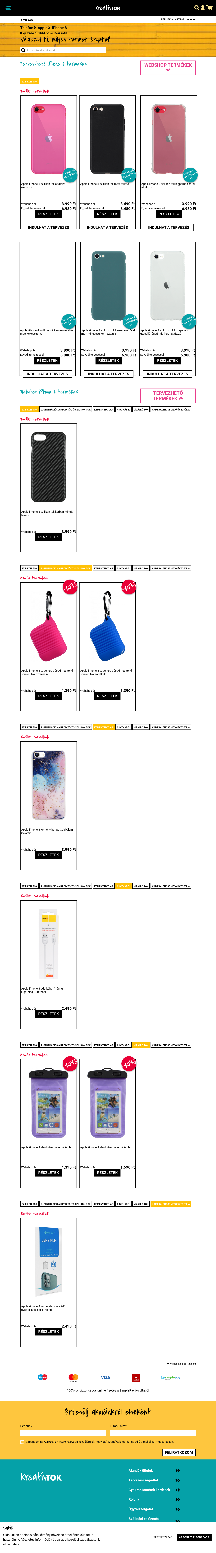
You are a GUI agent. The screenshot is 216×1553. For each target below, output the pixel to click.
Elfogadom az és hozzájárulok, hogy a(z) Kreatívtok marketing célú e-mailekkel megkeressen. (100, 1442)
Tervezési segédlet (143, 1480)
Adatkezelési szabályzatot (59, 1442)
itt (102, 1539)
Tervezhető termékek (168, 395)
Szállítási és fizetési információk (144, 1521)
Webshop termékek (168, 65)
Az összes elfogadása (194, 1537)
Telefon (26, 28)
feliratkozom (179, 1452)
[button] (196, 8)
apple (42, 28)
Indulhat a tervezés (48, 227)
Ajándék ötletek (141, 1471)
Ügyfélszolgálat (141, 1509)
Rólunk (134, 1499)
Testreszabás (163, 1537)
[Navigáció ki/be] (8, 8)
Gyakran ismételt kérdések (149, 1490)
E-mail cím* (118, 1426)
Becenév (26, 1426)
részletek (48, 214)
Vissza (27, 19)
